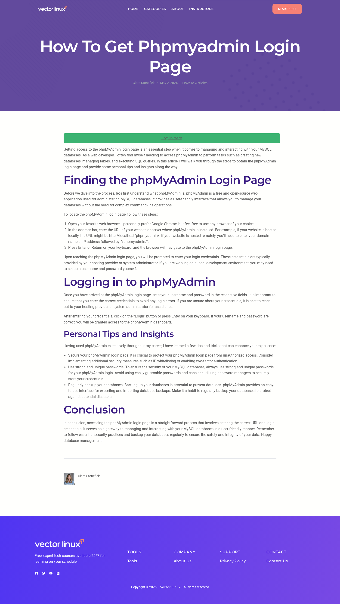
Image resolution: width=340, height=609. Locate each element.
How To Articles (194, 83)
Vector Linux (170, 587)
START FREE (287, 9)
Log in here (171, 138)
